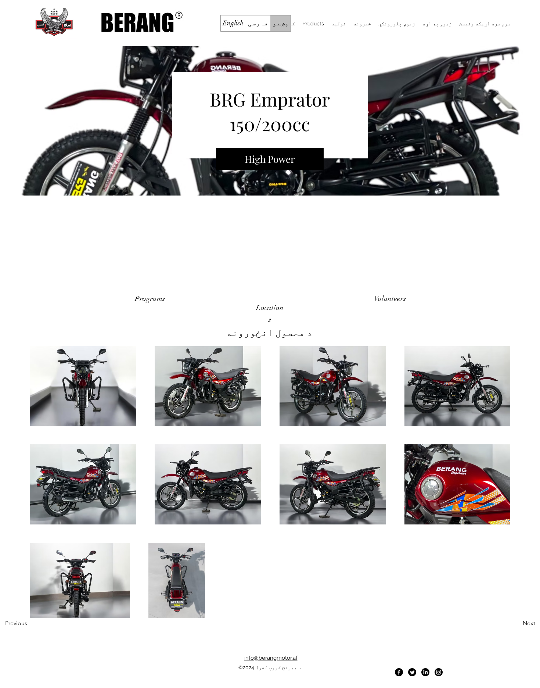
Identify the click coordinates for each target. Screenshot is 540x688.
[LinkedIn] (425, 672)
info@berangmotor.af (271, 658)
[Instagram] (439, 672)
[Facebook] (399, 672)
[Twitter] (412, 672)
